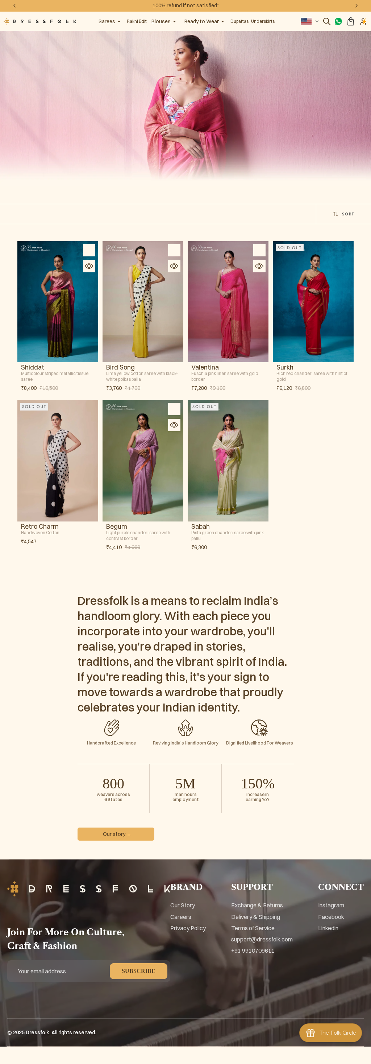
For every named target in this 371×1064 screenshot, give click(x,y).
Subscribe (138, 971)
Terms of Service (253, 928)
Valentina (205, 367)
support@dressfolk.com (262, 939)
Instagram (331, 905)
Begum (116, 526)
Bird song (120, 367)
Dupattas (239, 21)
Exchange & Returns (257, 905)
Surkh (284, 367)
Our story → (117, 834)
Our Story (182, 905)
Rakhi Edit (137, 21)
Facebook (331, 916)
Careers (180, 916)
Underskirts (263, 21)
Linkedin (328, 928)
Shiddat (32, 367)
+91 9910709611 (253, 950)
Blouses (161, 21)
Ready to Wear (201, 21)
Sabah (200, 526)
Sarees (107, 21)
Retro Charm (40, 526)
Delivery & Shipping (255, 916)
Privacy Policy (188, 928)
